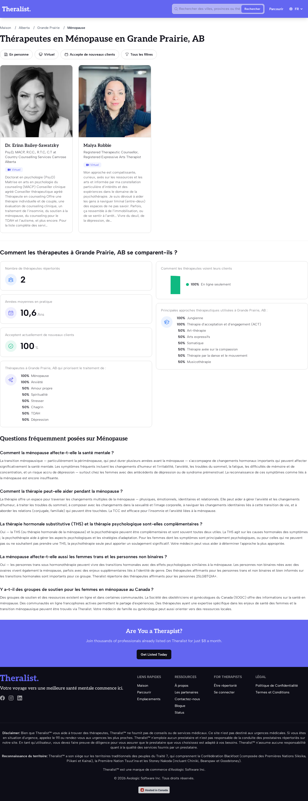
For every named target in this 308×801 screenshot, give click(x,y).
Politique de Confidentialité (277, 686)
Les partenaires (186, 692)
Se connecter (224, 692)
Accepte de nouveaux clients (92, 54)
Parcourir (276, 9)
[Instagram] (11, 698)
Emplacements (148, 699)
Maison (5, 28)
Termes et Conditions (272, 692)
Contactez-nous (187, 699)
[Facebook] (2, 698)
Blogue (180, 706)
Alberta (24, 28)
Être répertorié (225, 686)
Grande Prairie (48, 28)
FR (297, 9)
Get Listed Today (154, 654)
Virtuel (49, 54)
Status (179, 713)
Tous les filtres (141, 54)
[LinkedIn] (19, 698)
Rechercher (252, 9)
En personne (19, 54)
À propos (181, 686)
